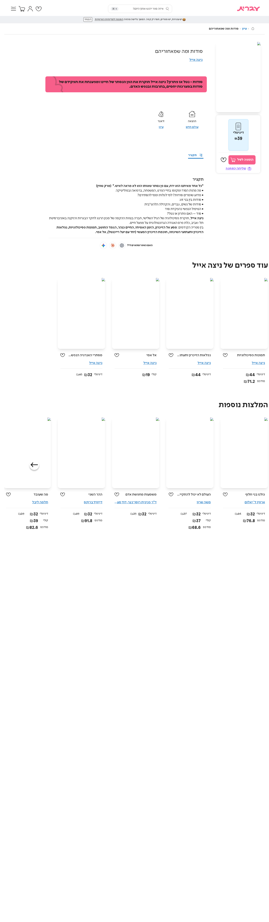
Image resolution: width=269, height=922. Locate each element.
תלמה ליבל (40, 502)
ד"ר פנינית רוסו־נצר (142, 502)
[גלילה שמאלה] (34, 465)
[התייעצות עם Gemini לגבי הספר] (103, 245)
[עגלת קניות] (21, 8)
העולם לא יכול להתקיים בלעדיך (193, 495)
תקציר (192, 155)
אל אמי (151, 355)
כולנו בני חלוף (255, 495)
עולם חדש (192, 127)
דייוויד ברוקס (93, 502)
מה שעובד (41, 495)
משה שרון (204, 502)
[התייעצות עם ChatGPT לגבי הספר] (121, 245)
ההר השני (95, 495)
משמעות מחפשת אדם (141, 495)
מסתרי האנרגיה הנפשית (85, 355)
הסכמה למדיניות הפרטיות (109, 19)
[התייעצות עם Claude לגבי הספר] (112, 245)
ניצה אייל (196, 60)
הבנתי (87, 19)
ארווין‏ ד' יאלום (255, 502)
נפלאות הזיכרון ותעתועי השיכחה (193, 355)
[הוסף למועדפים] (224, 160)
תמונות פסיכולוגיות (251, 355)
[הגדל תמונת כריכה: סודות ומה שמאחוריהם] (238, 77)
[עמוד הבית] (253, 28)
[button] (13, 8)
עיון (244, 28)
